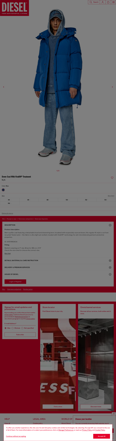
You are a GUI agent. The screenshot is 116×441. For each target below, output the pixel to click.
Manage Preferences (66, 430)
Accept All (101, 436)
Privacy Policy (87, 430)
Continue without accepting (16, 436)
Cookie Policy (100, 430)
